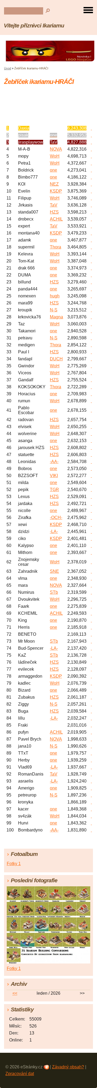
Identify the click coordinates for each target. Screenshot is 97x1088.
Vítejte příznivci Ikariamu (34, 25)
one (53, 170)
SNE (54, 571)
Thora (55, 247)
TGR (54, 489)
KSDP (56, 191)
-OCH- (56, 517)
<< (14, 993)
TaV (53, 205)
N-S (53, 310)
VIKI (54, 475)
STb (54, 592)
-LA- (54, 531)
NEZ (54, 184)
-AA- (54, 461)
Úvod (7, 68)
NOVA (56, 149)
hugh (55, 296)
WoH (55, 156)
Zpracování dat (19, 1073)
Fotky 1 (14, 863)
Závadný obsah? (68, 1067)
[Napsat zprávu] (91, 128)
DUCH (56, 359)
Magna (56, 317)
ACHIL (56, 219)
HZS (54, 212)
